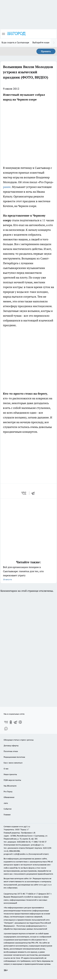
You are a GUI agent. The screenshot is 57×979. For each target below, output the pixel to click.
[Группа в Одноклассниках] (10, 722)
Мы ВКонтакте (10, 786)
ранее (7, 187)
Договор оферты (11, 745)
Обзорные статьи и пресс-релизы (19, 740)
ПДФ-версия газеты (12, 780)
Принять (46, 51)
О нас (6, 768)
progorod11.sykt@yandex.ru (16, 854)
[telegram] (34, 493)
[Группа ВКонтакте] (6, 722)
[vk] (24, 493)
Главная (7, 814)
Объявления (9, 797)
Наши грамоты (10, 774)
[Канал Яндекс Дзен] (20, 722)
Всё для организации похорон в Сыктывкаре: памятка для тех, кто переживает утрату (23, 573)
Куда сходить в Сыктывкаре (15, 42)
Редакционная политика (14, 757)
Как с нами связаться (13, 763)
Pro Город (8, 791)
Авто (6, 803)
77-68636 (29, 894)
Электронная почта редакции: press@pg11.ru (24, 845)
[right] (54, 43)
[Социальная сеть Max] (6, 728)
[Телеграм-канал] (15, 722)
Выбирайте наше (41, 42)
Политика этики (11, 751)
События (7, 809)
